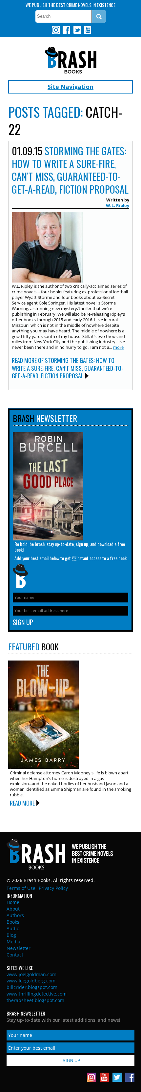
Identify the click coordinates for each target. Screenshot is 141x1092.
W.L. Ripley (117, 205)
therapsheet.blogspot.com (35, 1000)
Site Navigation (70, 87)
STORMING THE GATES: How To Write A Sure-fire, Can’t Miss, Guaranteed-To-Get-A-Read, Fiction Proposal (70, 170)
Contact (15, 955)
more (118, 347)
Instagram (56, 30)
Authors (15, 915)
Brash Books (70, 60)
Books (13, 922)
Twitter (77, 30)
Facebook (66, 30)
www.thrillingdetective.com (37, 994)
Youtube (87, 30)
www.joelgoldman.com (31, 974)
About (13, 909)
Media (13, 941)
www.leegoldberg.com (31, 980)
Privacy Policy (53, 888)
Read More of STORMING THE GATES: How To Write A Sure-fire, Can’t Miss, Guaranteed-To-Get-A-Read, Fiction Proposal (67, 368)
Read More (22, 803)
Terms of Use (21, 888)
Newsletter (18, 948)
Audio (13, 928)
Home (13, 902)
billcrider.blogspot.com (32, 987)
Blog (11, 935)
